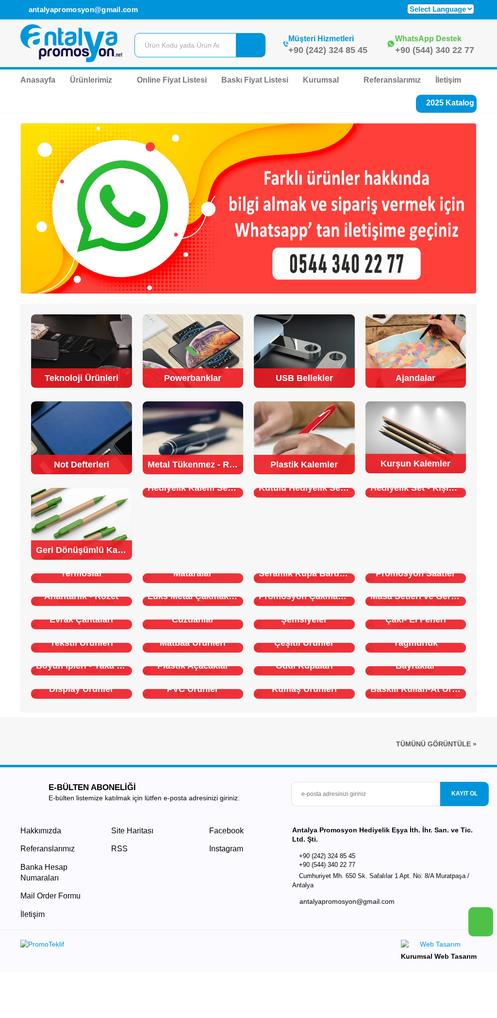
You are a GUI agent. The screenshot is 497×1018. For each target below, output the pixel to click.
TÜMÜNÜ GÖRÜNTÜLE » (436, 744)
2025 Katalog (449, 103)
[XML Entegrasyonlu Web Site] (132, 946)
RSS (119, 849)
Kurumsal (322, 80)
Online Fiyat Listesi (172, 80)
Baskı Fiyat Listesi (254, 80)
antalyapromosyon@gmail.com (82, 9)
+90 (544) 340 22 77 (434, 50)
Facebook (225, 831)
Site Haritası (132, 831)
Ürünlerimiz (92, 80)
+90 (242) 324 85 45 (327, 50)
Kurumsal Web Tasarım (439, 956)
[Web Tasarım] (439, 946)
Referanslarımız (392, 80)
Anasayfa (37, 80)
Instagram (225, 849)
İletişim (448, 80)
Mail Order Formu (50, 896)
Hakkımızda (40, 831)
